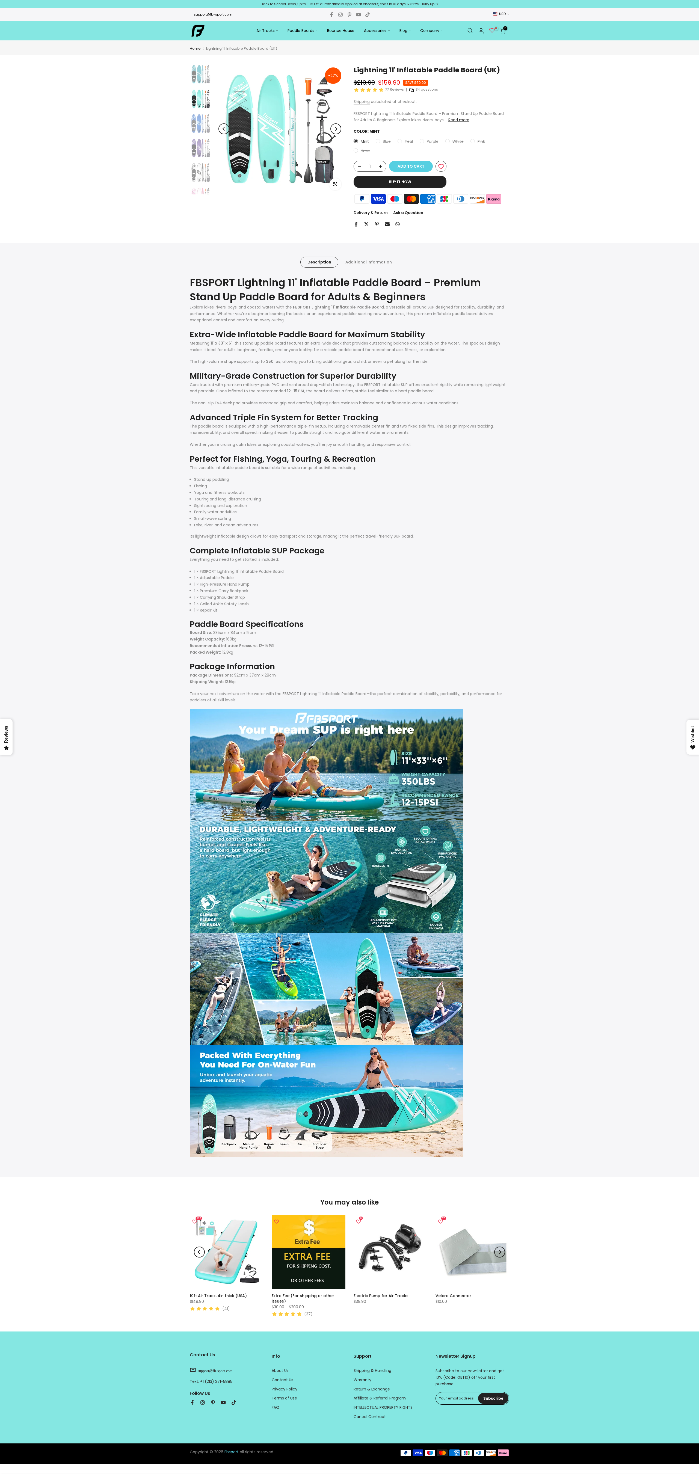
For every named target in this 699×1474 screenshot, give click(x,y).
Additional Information (368, 262)
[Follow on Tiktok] (367, 14)
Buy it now (400, 182)
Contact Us (282, 1380)
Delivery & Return (371, 212)
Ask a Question (408, 212)
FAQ (275, 1407)
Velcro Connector (453, 1295)
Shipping (362, 101)
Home (195, 48)
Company (429, 30)
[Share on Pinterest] (376, 224)
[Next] (335, 128)
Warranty (362, 1380)
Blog (403, 30)
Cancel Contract (370, 1416)
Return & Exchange (372, 1389)
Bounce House (340, 30)
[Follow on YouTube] (358, 14)
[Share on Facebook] (356, 224)
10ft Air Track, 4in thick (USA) (218, 1295)
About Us (280, 1370)
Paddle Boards (301, 30)
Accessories (375, 30)
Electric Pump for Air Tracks (381, 1295)
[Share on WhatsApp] (397, 224)
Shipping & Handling (372, 1370)
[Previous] (223, 128)
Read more (458, 119)
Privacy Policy (284, 1389)
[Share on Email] (387, 224)
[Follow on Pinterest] (349, 14)
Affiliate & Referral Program (380, 1398)
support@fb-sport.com (213, 14)
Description (319, 262)
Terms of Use (284, 1398)
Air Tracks (265, 30)
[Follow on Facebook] (331, 14)
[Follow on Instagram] (340, 14)
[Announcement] (349, 4)
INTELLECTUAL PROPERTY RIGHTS (383, 1407)
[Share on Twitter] (366, 224)
